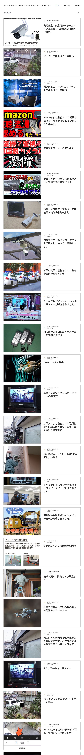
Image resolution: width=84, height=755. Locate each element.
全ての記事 (7, 13)
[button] (78, 13)
